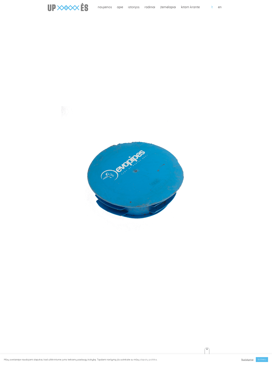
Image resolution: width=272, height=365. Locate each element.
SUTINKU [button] (262, 359)
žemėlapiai (168, 7)
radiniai (149, 7)
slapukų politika (148, 359)
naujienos (105, 7)
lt (212, 7)
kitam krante (190, 7)
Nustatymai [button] (247, 359)
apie (120, 7)
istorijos (133, 7)
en (220, 7)
